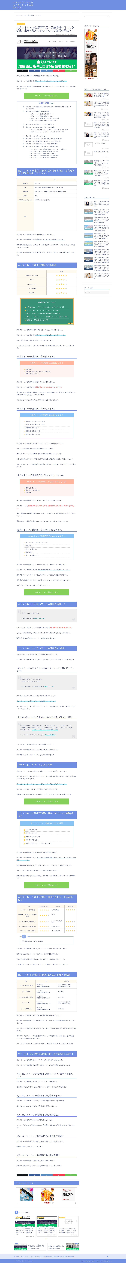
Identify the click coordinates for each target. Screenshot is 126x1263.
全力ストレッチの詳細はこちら (46, 95)
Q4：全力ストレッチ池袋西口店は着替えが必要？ (45, 155)
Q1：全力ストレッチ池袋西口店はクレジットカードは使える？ (49, 149)
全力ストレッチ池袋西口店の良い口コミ (42, 116)
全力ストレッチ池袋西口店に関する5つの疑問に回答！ (43, 146)
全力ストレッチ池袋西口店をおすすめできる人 (44, 120)
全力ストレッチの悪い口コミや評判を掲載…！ (40, 124)
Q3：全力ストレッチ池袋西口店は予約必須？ (44, 153)
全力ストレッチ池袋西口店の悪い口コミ (42, 114)
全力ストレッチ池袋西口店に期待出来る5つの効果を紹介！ (44, 138)
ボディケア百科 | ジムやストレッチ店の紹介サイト (23, 5)
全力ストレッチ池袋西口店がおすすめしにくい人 (45, 118)
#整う (56, 730)
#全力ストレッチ (36, 730)
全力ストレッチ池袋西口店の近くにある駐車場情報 (41, 144)
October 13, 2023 (50, 734)
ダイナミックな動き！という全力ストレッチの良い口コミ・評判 (49, 129)
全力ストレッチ (21, 23)
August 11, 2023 (49, 686)
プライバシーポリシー (21, 1260)
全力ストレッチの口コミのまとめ (36, 136)
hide (52, 103)
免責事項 (30, 1260)
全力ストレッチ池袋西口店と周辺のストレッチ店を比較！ (44, 141)
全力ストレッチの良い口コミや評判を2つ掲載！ (40, 127)
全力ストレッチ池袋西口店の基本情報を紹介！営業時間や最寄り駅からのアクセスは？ (48, 108)
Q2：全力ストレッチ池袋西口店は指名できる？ (44, 151)
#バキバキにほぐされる (48, 730)
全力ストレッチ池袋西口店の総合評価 (37, 111)
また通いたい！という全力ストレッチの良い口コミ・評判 (47, 132)
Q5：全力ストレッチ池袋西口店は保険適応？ (44, 157)
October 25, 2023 (39, 618)
